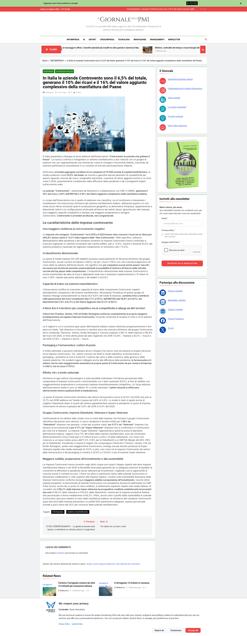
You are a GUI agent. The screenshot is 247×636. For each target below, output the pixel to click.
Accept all (193, 630)
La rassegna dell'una (64, 71)
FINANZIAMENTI (157, 39)
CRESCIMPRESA (107, 39)
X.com (171, 328)
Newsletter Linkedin (177, 300)
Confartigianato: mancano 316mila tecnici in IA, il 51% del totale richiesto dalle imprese (161, 9)
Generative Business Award (180, 79)
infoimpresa (57, 512)
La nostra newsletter (177, 107)
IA (84, 39)
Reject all (159, 630)
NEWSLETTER (174, 39)
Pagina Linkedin (175, 291)
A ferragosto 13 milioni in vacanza (131, 583)
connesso (60, 553)
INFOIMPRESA (73, 39)
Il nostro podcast (175, 116)
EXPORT (92, 39)
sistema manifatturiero (77, 512)
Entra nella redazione (177, 125)
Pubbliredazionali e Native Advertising (185, 88)
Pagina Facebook (176, 319)
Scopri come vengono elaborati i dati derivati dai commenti (113, 564)
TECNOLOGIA (124, 39)
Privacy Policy (64, 624)
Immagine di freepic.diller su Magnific (105, 586)
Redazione (49, 92)
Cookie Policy (77, 624)
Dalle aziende (174, 98)
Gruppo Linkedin (175, 309)
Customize (175, 630)
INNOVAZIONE (140, 39)
